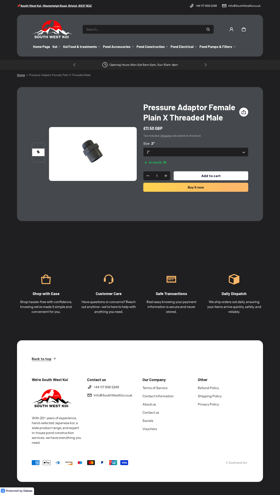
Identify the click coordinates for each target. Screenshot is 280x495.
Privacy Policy (208, 404)
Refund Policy (208, 388)
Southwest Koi (238, 462)
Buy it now (196, 187)
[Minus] (147, 175)
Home (21, 75)
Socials (147, 421)
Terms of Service (154, 388)
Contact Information (158, 396)
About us (149, 404)
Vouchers (149, 429)
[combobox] (148, 29)
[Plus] (165, 175)
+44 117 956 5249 (206, 5)
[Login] (231, 29)
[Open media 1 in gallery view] (38, 152)
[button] (243, 29)
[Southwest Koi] (52, 29)
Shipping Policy (210, 396)
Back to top (41, 359)
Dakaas (27, 490)
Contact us (150, 412)
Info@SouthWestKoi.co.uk (244, 5)
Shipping (166, 135)
